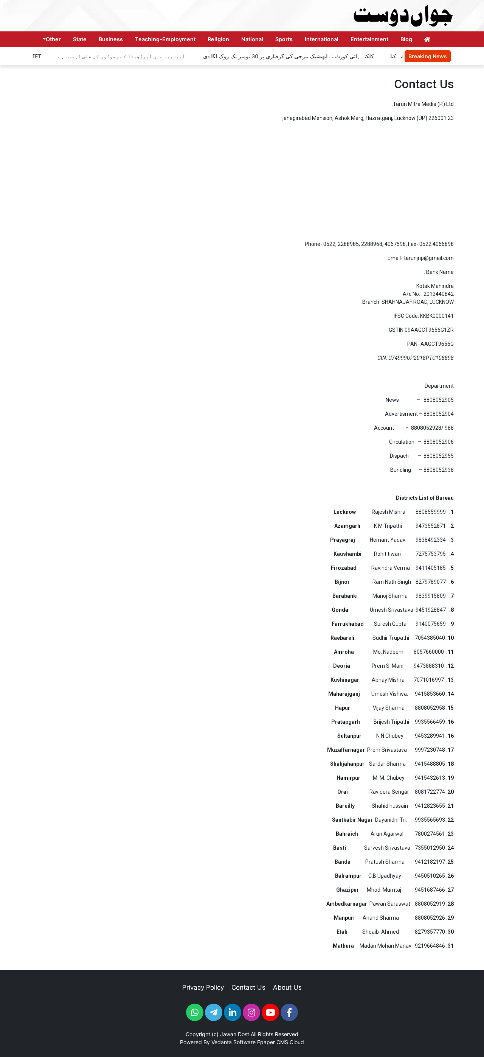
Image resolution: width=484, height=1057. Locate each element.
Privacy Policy (203, 987)
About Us (287, 987)
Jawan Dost (234, 1034)
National (252, 39)
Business (111, 39)
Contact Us (248, 987)
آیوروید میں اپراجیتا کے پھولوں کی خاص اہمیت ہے (108, 56)
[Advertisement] (242, 181)
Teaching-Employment (165, 39)
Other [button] (53, 39)
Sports (284, 39)
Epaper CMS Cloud (280, 1042)
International (321, 39)
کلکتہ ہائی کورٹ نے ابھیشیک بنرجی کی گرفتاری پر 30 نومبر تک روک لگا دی (274, 56)
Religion (218, 39)
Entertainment (369, 39)
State (80, 39)
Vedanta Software (233, 1042)
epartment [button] (441, 386)
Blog (406, 39)
